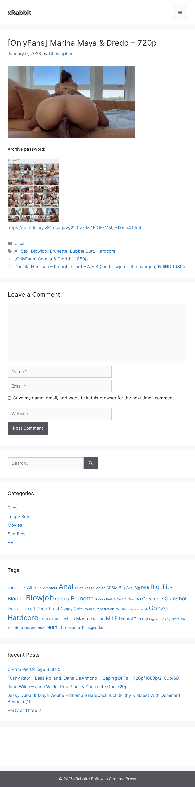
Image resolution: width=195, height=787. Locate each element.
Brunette (58, 251)
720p (11, 588)
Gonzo (158, 608)
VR (10, 542)
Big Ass (126, 587)
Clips (19, 243)
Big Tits (161, 587)
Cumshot (176, 598)
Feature (133, 609)
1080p (21, 588)
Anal (66, 586)
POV (174, 619)
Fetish (144, 609)
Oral (145, 619)
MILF (112, 618)
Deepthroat (48, 608)
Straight (29, 628)
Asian (79, 588)
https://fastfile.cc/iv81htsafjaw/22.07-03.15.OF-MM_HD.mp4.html (74, 227)
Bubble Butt (82, 251)
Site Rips (16, 533)
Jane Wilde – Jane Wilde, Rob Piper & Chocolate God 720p (67, 686)
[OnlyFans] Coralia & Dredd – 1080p (51, 258)
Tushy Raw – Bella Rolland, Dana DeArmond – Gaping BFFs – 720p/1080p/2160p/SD (93, 678)
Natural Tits (130, 618)
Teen (51, 627)
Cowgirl (120, 599)
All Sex (21, 251)
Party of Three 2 (24, 710)
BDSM (111, 588)
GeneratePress (122, 778)
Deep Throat (21, 608)
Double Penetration (98, 609)
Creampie (152, 598)
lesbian (68, 618)
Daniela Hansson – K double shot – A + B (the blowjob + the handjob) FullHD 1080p (99, 266)
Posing (165, 619)
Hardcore (106, 251)
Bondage (62, 599)
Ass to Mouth (94, 588)
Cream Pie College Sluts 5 (34, 669)
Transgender (92, 627)
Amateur (50, 588)
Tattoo (40, 628)
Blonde (16, 598)
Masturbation (90, 618)
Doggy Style (71, 609)
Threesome (69, 627)
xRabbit (19, 13)
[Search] (91, 463)
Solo (18, 627)
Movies (15, 525)
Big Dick (141, 587)
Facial (121, 608)
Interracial (49, 618)
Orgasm (154, 619)
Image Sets (19, 516)
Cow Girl (134, 599)
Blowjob (39, 251)
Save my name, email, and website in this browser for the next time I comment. (94, 397)
